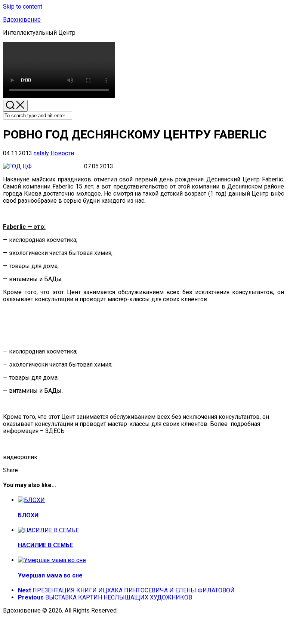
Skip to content (22, 6)
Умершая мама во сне (50, 575)
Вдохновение (22, 19)
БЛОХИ (28, 515)
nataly (41, 153)
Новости (62, 153)
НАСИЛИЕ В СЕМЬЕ (45, 545)
